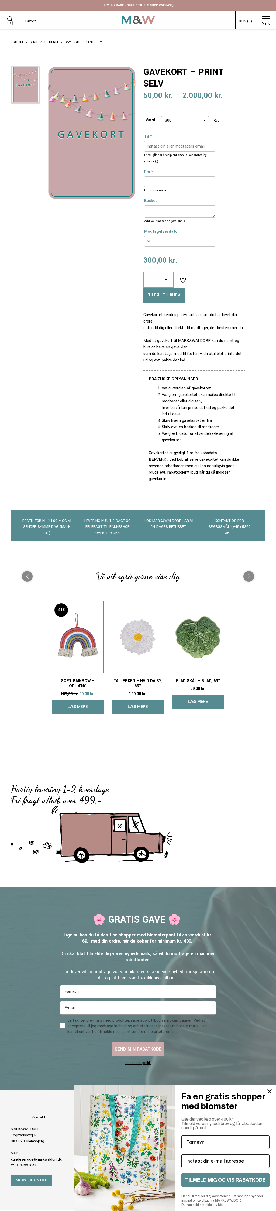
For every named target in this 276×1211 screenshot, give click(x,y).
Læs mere (78, 707)
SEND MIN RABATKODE (138, 1049)
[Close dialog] (269, 1091)
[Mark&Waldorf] (138, 20)
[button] (181, 278)
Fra (148, 172)
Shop (34, 42)
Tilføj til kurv (164, 295)
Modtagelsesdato (161, 231)
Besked (151, 201)
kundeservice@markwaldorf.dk (36, 1159)
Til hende (51, 42)
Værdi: (151, 120)
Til (148, 136)
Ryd (216, 120)
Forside (17, 42)
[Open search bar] (10, 18)
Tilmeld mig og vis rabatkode (225, 1180)
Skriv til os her (31, 1179)
